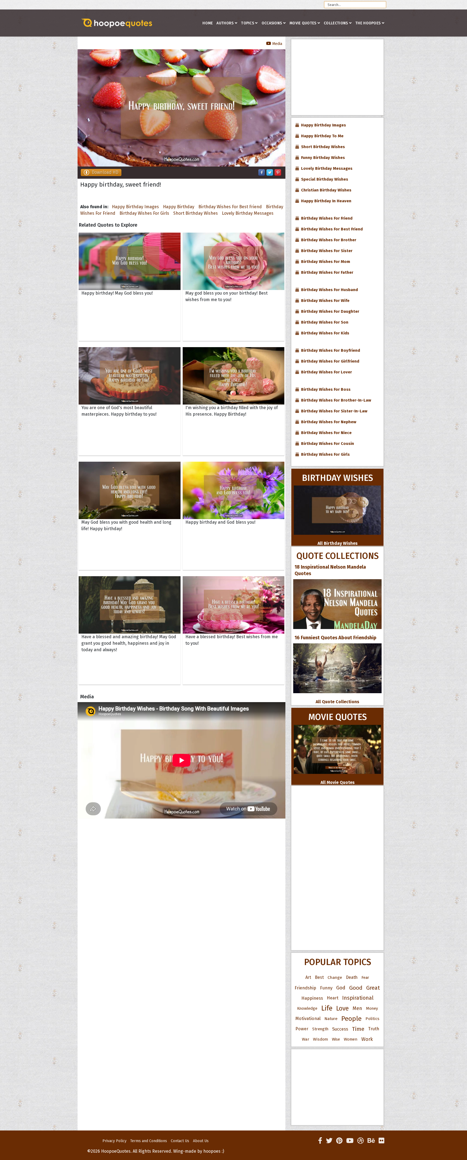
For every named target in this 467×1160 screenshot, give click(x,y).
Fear (365, 977)
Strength (320, 1029)
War (305, 1039)
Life (326, 1008)
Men (357, 1008)
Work (367, 1039)
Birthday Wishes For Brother (327, 239)
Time (358, 1029)
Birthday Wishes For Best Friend (230, 206)
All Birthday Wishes (338, 543)
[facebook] (320, 1141)
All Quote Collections (337, 701)
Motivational (308, 1018)
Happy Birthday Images (135, 206)
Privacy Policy (114, 1141)
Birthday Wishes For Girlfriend (329, 361)
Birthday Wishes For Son (323, 322)
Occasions (272, 23)
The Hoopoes (368, 23)
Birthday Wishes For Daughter (329, 311)
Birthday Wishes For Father (326, 272)
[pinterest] (339, 1141)
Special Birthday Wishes (323, 179)
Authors (225, 23)
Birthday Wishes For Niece (325, 432)
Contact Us (180, 1141)
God (340, 988)
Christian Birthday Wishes (325, 190)
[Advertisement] (337, 77)
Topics (247, 23)
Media (276, 43)
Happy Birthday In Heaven (325, 200)
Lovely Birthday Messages (247, 213)
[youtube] (349, 1141)
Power (301, 1028)
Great (373, 988)
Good (355, 988)
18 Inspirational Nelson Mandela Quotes (330, 570)
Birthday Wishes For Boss (325, 389)
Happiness (312, 998)
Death (352, 977)
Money (372, 1008)
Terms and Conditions (148, 1141)
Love (342, 1008)
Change (335, 977)
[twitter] (329, 1141)
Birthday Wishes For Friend (325, 218)
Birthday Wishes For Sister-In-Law (333, 411)
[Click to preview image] (181, 108)
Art (308, 977)
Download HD (105, 172)
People (351, 1019)
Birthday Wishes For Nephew (327, 421)
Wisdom (320, 1039)
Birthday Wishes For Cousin (326, 443)
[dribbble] (360, 1141)
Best (319, 977)
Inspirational (357, 998)
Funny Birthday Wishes (322, 157)
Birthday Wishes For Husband (328, 289)
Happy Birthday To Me (321, 135)
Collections (336, 23)
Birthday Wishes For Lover (325, 372)
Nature (331, 1018)
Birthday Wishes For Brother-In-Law (335, 400)
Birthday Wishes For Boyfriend (329, 350)
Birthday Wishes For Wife (324, 300)
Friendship (305, 987)
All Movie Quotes (338, 782)
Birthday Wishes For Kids (324, 333)
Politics (372, 1018)
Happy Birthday (178, 206)
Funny (326, 987)
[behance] (371, 1141)
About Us (201, 1141)
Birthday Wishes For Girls (144, 213)
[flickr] (381, 1141)
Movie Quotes (302, 23)
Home (207, 23)
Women (351, 1039)
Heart (332, 998)
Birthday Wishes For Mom (324, 261)
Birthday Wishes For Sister (325, 250)
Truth (373, 1028)
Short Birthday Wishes (195, 213)
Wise (336, 1039)
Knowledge (307, 1008)
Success (340, 1029)
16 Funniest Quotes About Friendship (335, 638)
